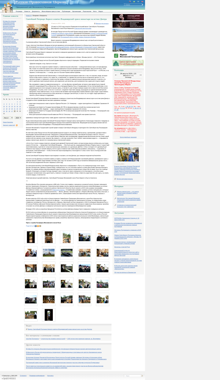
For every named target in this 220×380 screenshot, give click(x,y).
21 (14, 108)
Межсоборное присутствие (51, 11)
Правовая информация (37, 375)
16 (20, 106)
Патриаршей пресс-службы (69, 37)
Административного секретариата (62, 33)
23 (20, 108)
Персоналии (87, 11)
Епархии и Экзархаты (40, 15)
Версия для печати (102, 23)
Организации (76, 11)
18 (6, 108)
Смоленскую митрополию (82, 28)
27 (12, 111)
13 (12, 106)
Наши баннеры (8, 122)
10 (4, 106)
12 (9, 106)
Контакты (50, 375)
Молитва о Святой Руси (122, 247)
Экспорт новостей (9, 125)
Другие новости (33, 345)
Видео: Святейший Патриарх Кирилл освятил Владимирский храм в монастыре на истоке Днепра (60, 329)
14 (14, 106)
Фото (95, 11)
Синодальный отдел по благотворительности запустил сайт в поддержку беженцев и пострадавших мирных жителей (126, 253)
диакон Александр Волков (87, 37)
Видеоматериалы (121, 143)
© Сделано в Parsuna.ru (9, 378)
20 (12, 108)
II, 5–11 (122, 108)
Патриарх (19, 11)
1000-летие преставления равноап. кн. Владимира (83, 339)
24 (4, 111)
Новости (27, 11)
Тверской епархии (59, 190)
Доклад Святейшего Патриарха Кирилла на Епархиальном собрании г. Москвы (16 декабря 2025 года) (127, 236)
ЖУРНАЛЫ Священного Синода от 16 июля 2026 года (126, 219)
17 (4, 108)
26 (9, 111)
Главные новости (10, 16)
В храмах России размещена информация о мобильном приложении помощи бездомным (128, 224)
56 (132, 106)
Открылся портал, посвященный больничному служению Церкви (125, 242)
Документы (36, 11)
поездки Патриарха (32, 339)
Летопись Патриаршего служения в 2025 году (127, 231)
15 (17, 106)
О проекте (23, 375)
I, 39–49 (128, 106)
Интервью (118, 186)
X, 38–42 (136, 108)
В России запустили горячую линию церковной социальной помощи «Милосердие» (126, 267)
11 (6, 106)
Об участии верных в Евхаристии (125, 272)
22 (17, 108)
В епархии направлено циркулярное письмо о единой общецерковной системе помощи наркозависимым (128, 260)
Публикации (66, 11)
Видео (101, 11)
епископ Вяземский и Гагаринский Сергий (83, 47)
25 (6, 111)
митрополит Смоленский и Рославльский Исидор (53, 47)
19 (9, 108)
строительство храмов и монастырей (53, 339)
